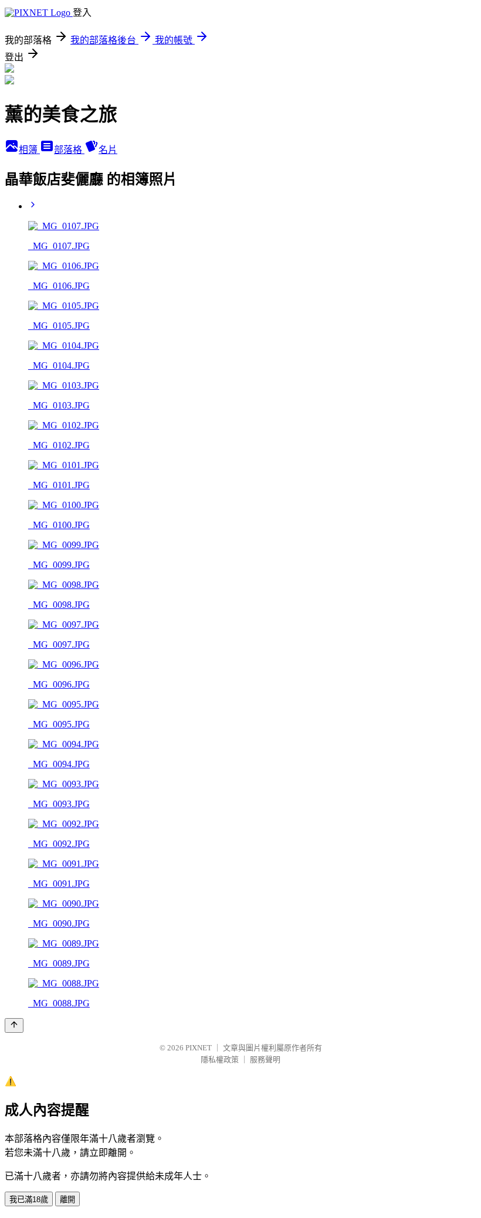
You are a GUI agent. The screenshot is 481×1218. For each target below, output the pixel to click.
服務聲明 (265, 1059)
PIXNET (198, 1047)
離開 (67, 1199)
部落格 (69, 150)
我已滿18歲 (28, 1199)
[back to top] (14, 1025)
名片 (108, 150)
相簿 (29, 150)
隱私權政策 (220, 1059)
